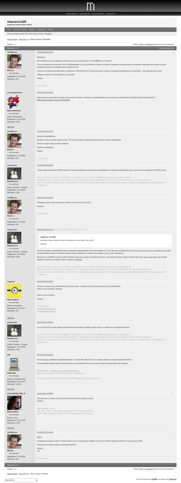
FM (8, 355)
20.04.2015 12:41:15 (45, 131)
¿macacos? (110, 14)
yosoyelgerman (14, 92)
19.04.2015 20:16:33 (45, 52)
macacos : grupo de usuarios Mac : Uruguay (90, 6)
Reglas (32, 30)
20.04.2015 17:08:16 (45, 322)
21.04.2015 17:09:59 (45, 394)
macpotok (12, 165)
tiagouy (11, 281)
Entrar (50, 30)
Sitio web (10, 127)
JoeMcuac (12, 52)
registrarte (149, 44)
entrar (141, 44)
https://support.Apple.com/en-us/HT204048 (53, 100)
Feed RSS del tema (166, 48)
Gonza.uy (172, 479)
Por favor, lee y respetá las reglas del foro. (64, 371)
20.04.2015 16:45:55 (45, 281)
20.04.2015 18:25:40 (45, 355)
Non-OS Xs (24, 39)
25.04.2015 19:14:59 (45, 432)
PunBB (154, 479)
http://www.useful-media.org (46, 311)
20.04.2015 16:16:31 (45, 230)
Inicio (9, 30)
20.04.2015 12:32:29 (45, 92)
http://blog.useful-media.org (46, 309)
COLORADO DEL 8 (16, 393)
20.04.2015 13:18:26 (45, 165)
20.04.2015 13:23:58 (45, 198)
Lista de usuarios (20, 30)
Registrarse (41, 30)
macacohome (72, 14)
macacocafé (84, 14)
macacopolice (97, 14)
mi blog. (79, 260)
